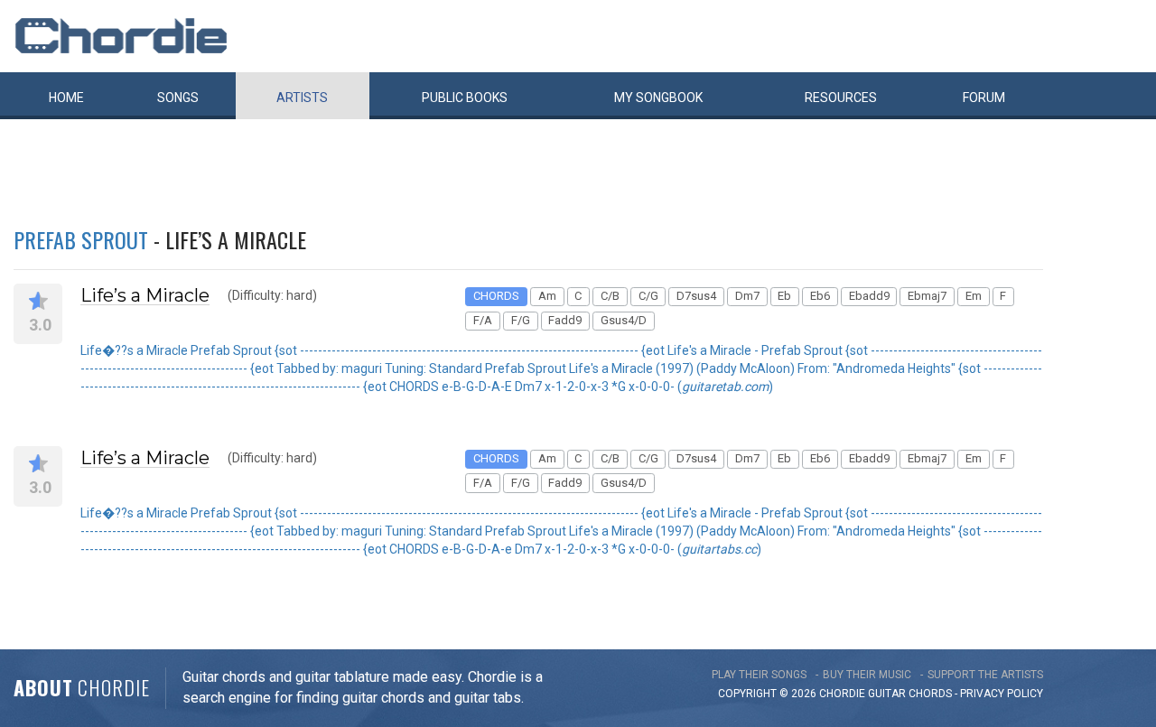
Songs (178, 97)
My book (658, 97)
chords (930, 693)
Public (465, 97)
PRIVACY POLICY (1001, 693)
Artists (302, 97)
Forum (984, 97)
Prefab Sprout (81, 239)
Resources (841, 97)
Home (66, 97)
